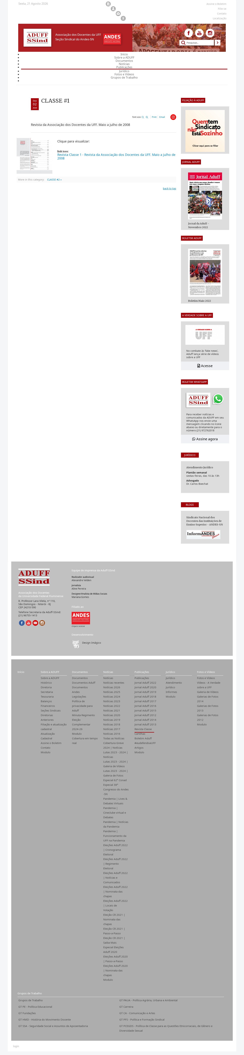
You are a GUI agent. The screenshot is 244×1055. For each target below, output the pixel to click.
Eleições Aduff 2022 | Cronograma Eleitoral (115, 849)
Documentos (80, 672)
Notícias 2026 (111, 687)
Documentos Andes (80, 689)
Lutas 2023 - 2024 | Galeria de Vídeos (115, 764)
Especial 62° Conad (115, 780)
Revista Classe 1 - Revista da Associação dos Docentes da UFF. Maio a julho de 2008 (116, 156)
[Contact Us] (35, 623)
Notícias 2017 (111, 729)
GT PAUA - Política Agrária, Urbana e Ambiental (148, 1000)
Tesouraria (47, 696)
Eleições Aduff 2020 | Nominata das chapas (115, 970)
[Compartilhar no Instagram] (173, 117)
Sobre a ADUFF (50, 672)
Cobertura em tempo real (85, 740)
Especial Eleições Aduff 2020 (113, 949)
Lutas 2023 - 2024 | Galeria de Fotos (115, 773)
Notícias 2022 (111, 706)
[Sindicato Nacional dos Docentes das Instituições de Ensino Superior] (81, 618)
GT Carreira (126, 1006)
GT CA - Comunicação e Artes (137, 1013)
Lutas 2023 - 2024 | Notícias (115, 754)
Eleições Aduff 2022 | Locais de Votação (115, 905)
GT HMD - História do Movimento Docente (44, 1019)
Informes (171, 692)
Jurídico (170, 672)
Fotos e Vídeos (206, 672)
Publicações (142, 672)
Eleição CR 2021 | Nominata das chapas (114, 919)
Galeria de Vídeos (207, 692)
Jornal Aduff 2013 (145, 724)
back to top (169, 188)
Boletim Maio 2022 (199, 300)
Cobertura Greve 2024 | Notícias (113, 745)
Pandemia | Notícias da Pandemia (115, 824)
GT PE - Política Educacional (35, 1006)
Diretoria (46, 687)
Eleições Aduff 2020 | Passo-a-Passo (115, 959)
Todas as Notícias (113, 738)
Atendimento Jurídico (174, 685)
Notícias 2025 (111, 692)
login (16, 1046)
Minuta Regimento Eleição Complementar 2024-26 (83, 722)
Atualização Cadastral (48, 736)
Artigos (139, 747)
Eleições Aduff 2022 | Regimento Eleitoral (115, 863)
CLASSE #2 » (54, 179)
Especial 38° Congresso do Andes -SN (116, 789)
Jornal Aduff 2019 (145, 692)
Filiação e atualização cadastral (54, 727)
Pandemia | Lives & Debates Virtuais (115, 801)
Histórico (46, 682)
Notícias (108, 672)
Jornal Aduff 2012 (145, 715)
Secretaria (47, 692)
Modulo (45, 752)
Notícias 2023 (111, 701)
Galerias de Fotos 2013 (207, 708)
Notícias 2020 (111, 715)
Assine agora (206, 439)
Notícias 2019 (111, 719)
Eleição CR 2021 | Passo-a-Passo (114, 931)
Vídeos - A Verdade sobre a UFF (208, 685)
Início (21, 672)
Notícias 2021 (111, 710)
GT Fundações (27, 1013)
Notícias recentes (113, 682)
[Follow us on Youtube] (199, 33)
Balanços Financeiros (48, 703)
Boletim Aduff (143, 738)
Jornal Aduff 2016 (145, 706)
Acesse (206, 365)
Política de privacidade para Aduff (82, 705)
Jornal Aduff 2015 (145, 710)
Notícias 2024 (111, 696)
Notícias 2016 (111, 733)
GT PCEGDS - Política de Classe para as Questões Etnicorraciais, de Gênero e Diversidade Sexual (165, 1028)
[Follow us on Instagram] (210, 33)
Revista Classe (143, 729)
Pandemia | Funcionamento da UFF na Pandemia (114, 835)
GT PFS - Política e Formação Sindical (142, 1019)
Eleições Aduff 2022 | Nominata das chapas (115, 891)
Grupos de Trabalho (30, 993)
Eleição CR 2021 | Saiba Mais (114, 940)
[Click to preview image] (34, 155)
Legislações (79, 696)
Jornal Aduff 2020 (145, 687)
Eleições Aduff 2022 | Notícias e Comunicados (115, 877)
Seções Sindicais (51, 710)
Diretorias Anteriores (47, 717)
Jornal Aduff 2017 (145, 701)
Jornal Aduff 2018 (145, 696)
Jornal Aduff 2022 (145, 682)
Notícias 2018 (111, 724)
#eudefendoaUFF (145, 743)
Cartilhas (140, 733)
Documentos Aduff (83, 682)
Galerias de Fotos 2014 (207, 699)
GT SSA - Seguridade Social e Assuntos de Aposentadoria (53, 1026)
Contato (45, 747)
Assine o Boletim (51, 743)
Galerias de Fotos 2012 (207, 717)
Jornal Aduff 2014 (145, 719)
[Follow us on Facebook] (188, 33)
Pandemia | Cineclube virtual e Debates (114, 812)
